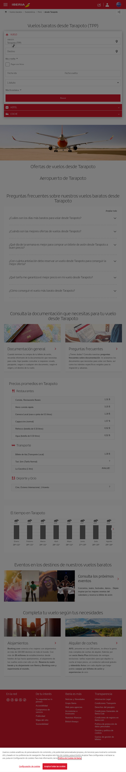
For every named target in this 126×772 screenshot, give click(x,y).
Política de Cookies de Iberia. (69, 758)
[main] (63, 760)
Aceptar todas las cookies (54, 766)
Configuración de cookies (29, 766)
